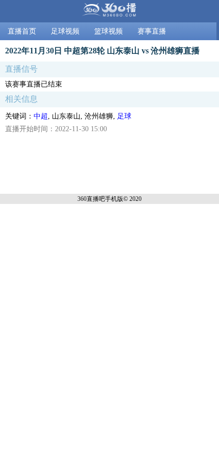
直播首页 (22, 31)
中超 (41, 116)
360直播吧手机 (97, 198)
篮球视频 (108, 31)
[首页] (109, 11)
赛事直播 (152, 31)
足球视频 (65, 31)
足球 (124, 116)
